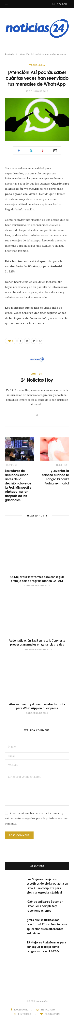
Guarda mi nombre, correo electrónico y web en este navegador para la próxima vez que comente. (36, 818)
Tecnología (37, 65)
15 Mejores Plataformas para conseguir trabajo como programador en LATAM (46, 946)
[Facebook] (19, 150)
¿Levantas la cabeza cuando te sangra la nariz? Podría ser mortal (55, 476)
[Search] (53, 4)
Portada (9, 54)
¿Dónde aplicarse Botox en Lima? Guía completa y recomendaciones (44, 906)
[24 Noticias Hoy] (37, 28)
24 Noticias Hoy (37, 380)
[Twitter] (31, 150)
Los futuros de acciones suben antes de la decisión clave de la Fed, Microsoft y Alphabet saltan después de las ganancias (18, 485)
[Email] (55, 150)
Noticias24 (42, 1001)
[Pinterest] (43, 150)
